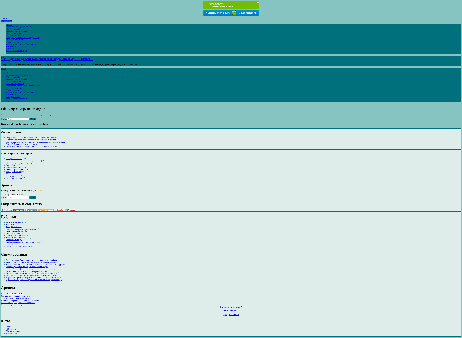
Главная (9, 25)
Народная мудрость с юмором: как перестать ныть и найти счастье (33, 277)
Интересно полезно (14, 33)
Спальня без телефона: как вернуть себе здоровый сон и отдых (32, 146)
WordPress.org (11, 333)
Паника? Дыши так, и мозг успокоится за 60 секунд (27, 144)
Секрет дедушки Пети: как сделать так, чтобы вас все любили (31, 138)
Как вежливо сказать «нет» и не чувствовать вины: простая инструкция (35, 142)
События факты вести (15, 35)
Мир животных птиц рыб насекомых (21, 44)
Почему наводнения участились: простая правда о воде (28, 271)
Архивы (4, 195)
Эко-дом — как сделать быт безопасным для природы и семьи (31, 275)
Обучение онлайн (13, 29)
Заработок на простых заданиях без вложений (20, 300)
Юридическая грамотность (17, 31)
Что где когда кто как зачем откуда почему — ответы (47, 58)
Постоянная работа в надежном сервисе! (17, 305)
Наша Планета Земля (14, 40)
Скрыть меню (6, 21)
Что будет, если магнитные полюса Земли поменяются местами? (32, 273)
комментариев (14, 331)
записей (11, 329)
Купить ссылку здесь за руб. (231, 307)
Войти (8, 327)
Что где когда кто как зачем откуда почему (23, 38)
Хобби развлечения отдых (16, 51)
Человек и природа (13, 42)
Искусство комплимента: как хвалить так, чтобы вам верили (31, 140)
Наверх (4, 18)
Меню (3, 69)
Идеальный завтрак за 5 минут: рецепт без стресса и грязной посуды (34, 280)
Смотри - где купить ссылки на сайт (16, 298)
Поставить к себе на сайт (231, 310)
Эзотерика (10, 53)
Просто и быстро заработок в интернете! (18, 303)
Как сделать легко (13, 48)
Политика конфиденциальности (19, 27)
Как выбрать (11, 46)
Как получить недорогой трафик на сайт (17, 296)
